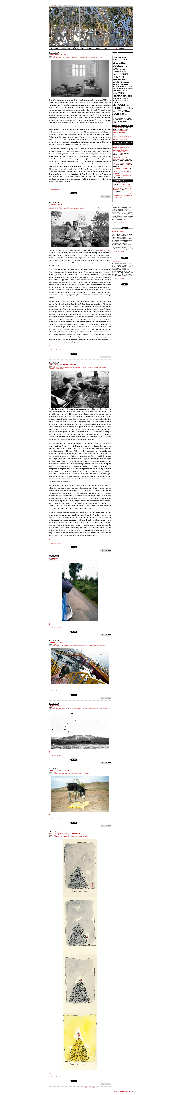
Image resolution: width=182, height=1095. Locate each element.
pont (87, 645)
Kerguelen (74, 708)
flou (61, 367)
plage (116, 98)
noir (125, 88)
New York (120, 88)
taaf (50, 709)
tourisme (72, 208)
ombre (114, 93)
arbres (122, 58)
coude (69, 560)
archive (53, 57)
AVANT (98, 48)
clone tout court (105, 250)
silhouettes (122, 108)
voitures (104, 645)
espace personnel (118, 190)
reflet (124, 98)
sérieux (50, 208)
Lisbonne (66, 645)
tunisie (100, 57)
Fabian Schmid (128, 1091)
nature (128, 87)
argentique (58, 57)
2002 (53, 836)
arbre (53, 560)
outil (97, 207)
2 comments (106, 1084)
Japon (124, 79)
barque (57, 367)
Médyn (75, 48)
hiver (63, 708)
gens (68, 207)
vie (75, 208)
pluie (84, 645)
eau (115, 68)
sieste (92, 57)
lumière (117, 82)
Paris (121, 93)
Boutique (114, 48)
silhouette (85, 836)
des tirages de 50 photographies (122, 128)
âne (53, 773)
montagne (79, 708)
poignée (86, 560)
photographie (95, 367)
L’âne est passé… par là (59, 771)
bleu (115, 63)
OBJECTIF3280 (65, 48)
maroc (81, 773)
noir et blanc (87, 57)
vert (129, 111)
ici (130, 169)
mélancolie (75, 207)
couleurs (119, 65)
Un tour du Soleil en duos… (122, 154)
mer (114, 84)
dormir (67, 57)
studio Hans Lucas (121, 183)
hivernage (66, 708)
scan (104, 207)
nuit (125, 90)
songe (54, 208)
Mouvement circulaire (58, 643)
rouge (115, 101)
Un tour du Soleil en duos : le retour (122, 159)
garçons (72, 57)
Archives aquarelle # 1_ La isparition (64, 834)
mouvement (86, 207)
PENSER (90, 48)
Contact (122, 48)
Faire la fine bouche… (118, 231)
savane (101, 207)
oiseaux (105, 708)
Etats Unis (122, 69)
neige (94, 708)
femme (57, 645)
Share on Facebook (56, 189)
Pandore (89, 367)
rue (126, 101)
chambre (64, 57)
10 (50, 1073)
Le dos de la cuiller (57, 55)
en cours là (117, 177)
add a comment (106, 357)
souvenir (59, 208)
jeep (71, 207)
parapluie (75, 645)
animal (55, 773)
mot (76, 836)
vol (52, 709)
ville (101, 645)
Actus (55, 56)
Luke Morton (127, 119)
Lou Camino (53, 6)
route (90, 560)
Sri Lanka (63, 208)
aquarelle (57, 836)
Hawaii (129, 72)
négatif (70, 645)
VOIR (82, 48)
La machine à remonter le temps (62, 365)
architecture (119, 60)
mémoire (81, 207)
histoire (64, 367)
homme (61, 645)
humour (118, 77)
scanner (108, 207)
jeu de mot (77, 773)
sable (115, 102)
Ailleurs (106, 48)
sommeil (96, 57)
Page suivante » (91, 1087)
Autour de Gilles (116, 261)
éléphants (64, 207)
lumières (126, 82)
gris (65, 836)
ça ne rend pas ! (116, 205)
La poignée (53, 558)
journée (76, 57)
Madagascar (74, 560)
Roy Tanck (116, 119)
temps (67, 208)
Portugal (91, 645)
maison (82, 57)
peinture (80, 836)
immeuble (117, 79)
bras (66, 560)
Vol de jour (54, 706)
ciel (122, 62)
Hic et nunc (54, 48)
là (119, 173)
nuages (120, 90)
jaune (67, 836)
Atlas (69, 773)
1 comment (105, 196)
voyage (82, 208)
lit (79, 57)
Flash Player (122, 121)
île (70, 708)
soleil (115, 111)
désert (72, 773)
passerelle (80, 645)
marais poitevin (70, 367)
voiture (78, 208)
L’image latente (55, 204)
